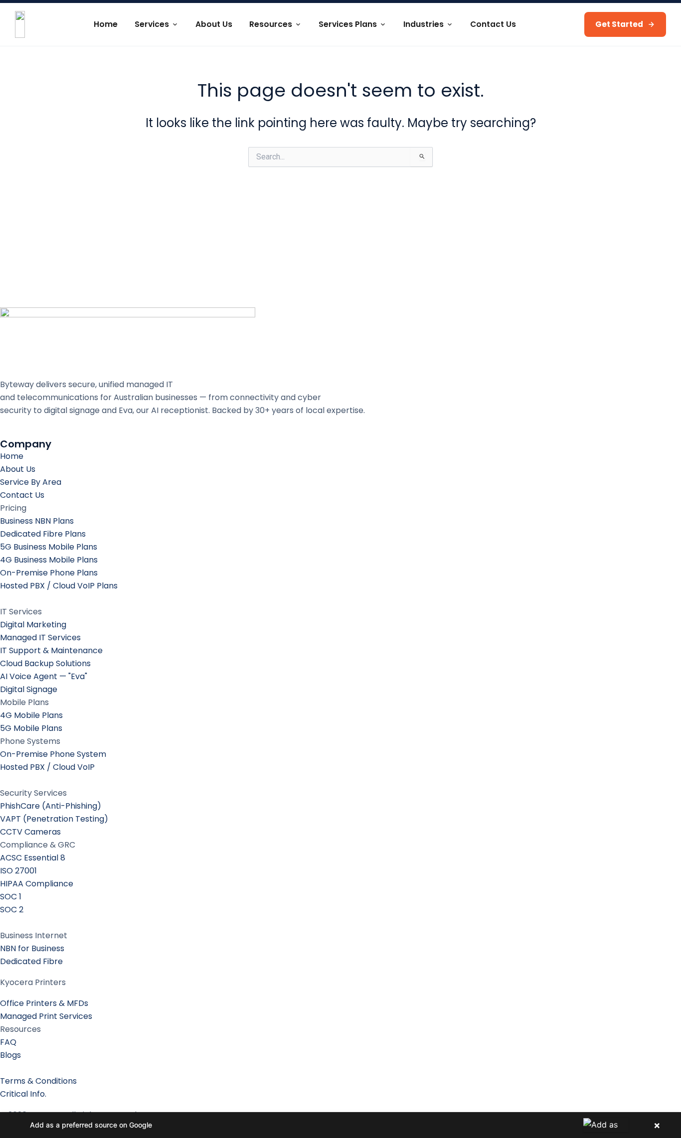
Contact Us (493, 24)
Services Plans (348, 24)
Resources (270, 24)
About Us (213, 24)
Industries (423, 24)
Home (106, 24)
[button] (340, 1125)
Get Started (619, 24)
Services (152, 24)
